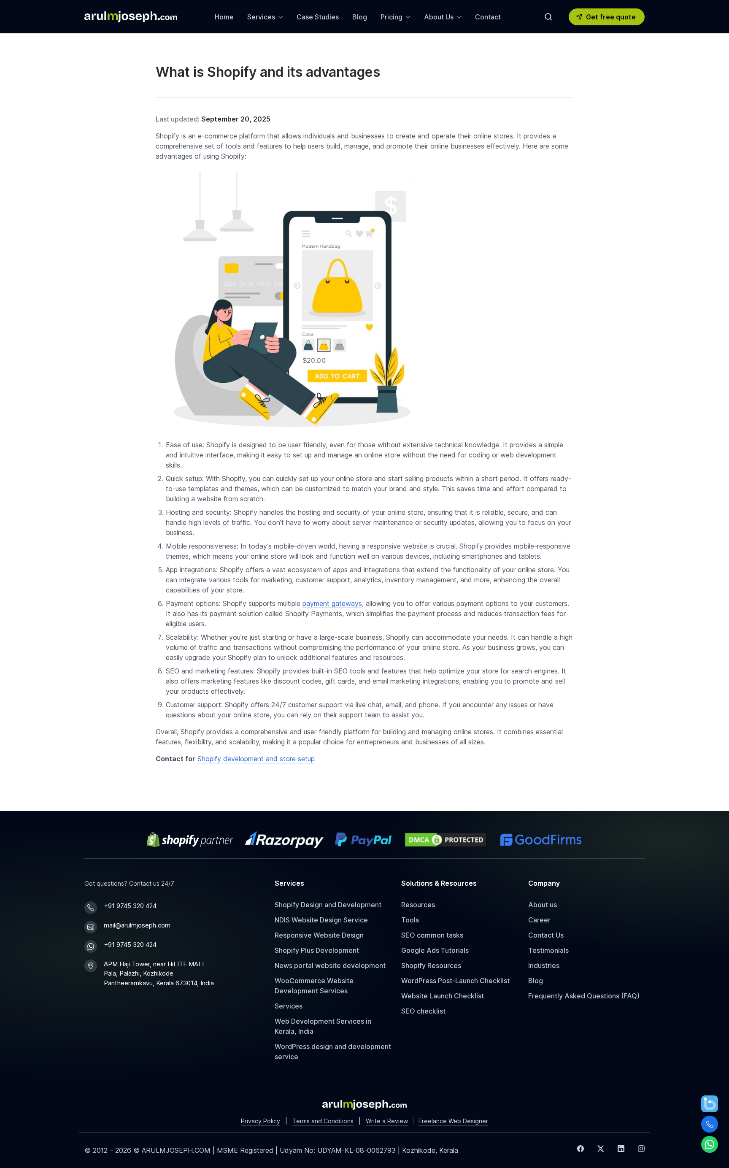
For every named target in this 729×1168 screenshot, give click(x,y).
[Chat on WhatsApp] (709, 1144)
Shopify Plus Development (317, 950)
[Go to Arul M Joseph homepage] (364, 1104)
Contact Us (546, 935)
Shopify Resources (431, 965)
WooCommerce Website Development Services (314, 985)
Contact (488, 17)
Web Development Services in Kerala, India (323, 1026)
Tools (410, 920)
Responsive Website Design (319, 935)
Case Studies (318, 17)
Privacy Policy (260, 1121)
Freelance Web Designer (453, 1121)
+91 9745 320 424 (130, 906)
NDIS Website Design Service (321, 920)
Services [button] (261, 17)
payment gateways (332, 603)
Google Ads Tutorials (435, 950)
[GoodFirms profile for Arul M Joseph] (540, 839)
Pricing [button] (391, 17)
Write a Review (387, 1121)
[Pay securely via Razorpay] (284, 839)
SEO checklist (423, 1011)
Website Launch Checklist (442, 996)
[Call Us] (709, 1124)
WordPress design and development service (333, 1051)
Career (539, 920)
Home (224, 17)
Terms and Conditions (323, 1121)
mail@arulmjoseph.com (137, 925)
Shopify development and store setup (256, 758)
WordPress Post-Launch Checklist (455, 980)
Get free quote (611, 17)
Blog (359, 17)
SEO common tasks (432, 935)
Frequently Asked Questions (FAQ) (584, 996)
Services (288, 1006)
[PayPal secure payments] (363, 839)
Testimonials (548, 950)
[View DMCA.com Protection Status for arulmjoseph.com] (445, 839)
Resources (418, 904)
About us (542, 904)
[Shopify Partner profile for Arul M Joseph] (190, 839)
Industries (543, 965)
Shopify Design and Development (328, 904)
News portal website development (330, 965)
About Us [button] (439, 17)
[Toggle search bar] (548, 17)
